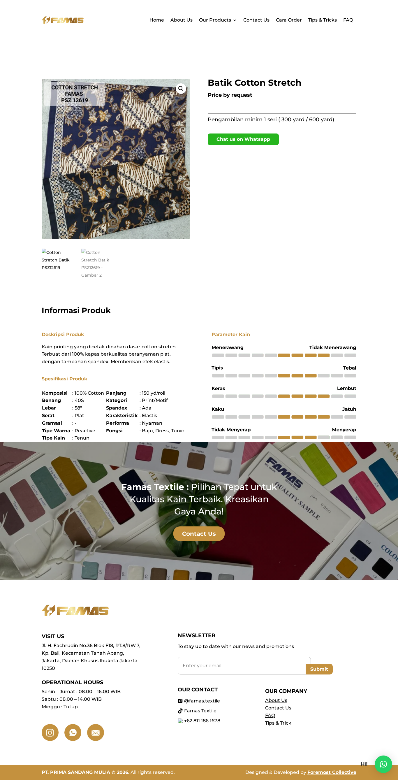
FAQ (348, 20)
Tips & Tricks (322, 20)
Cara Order (289, 20)
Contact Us (256, 20)
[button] (181, 88)
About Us (181, 20)
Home (156, 20)
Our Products (215, 20)
